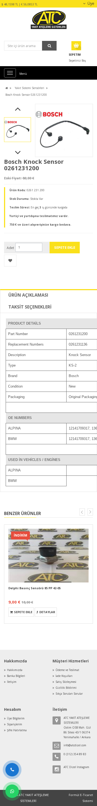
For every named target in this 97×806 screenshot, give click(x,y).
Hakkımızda (14, 670)
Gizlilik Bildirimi (66, 688)
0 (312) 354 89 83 (75, 754)
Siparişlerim (14, 724)
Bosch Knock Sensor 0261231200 (26, 95)
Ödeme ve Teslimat (67, 670)
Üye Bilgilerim (16, 718)
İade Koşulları (64, 676)
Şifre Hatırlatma (17, 730)
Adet (10, 248)
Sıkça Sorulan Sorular (69, 693)
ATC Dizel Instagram (76, 767)
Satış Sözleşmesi (66, 682)
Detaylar (47, 612)
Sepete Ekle (23, 612)
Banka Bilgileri (16, 676)
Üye (90, 3)
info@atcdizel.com (75, 745)
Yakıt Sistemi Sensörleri (29, 88)
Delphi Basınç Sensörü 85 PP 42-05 (34, 588)
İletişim (11, 682)
